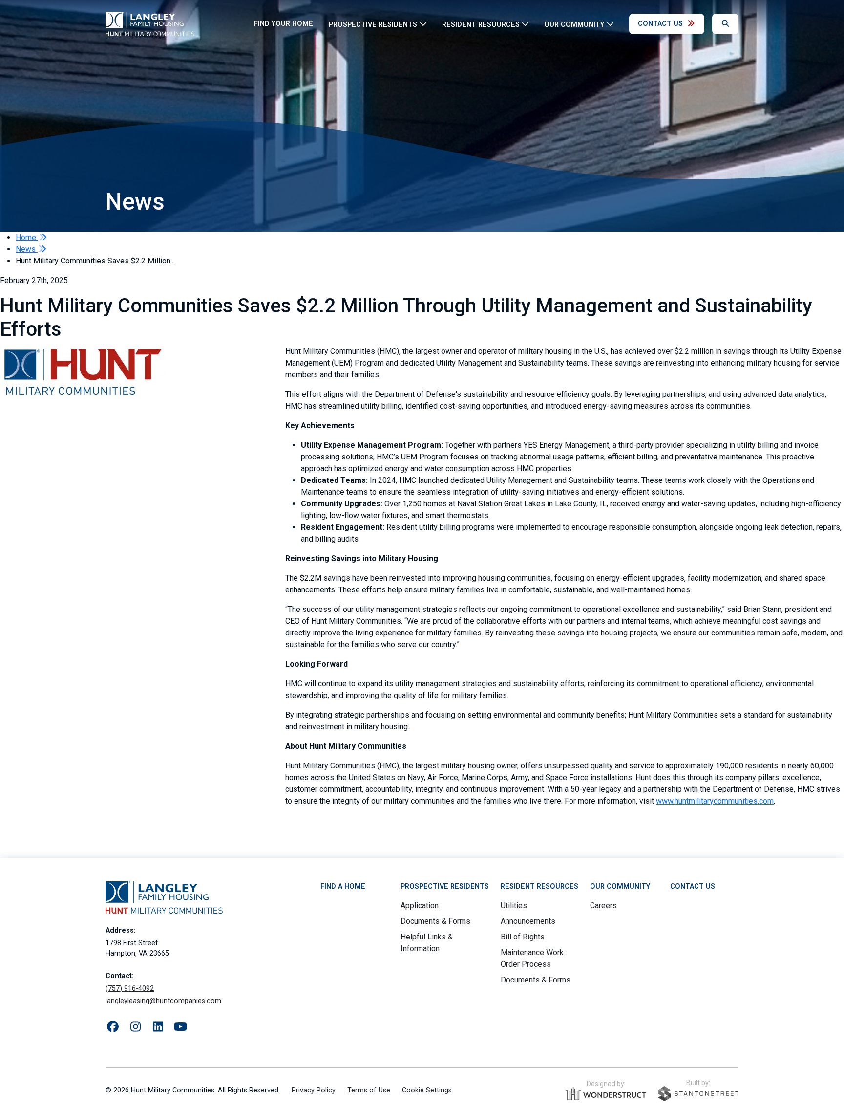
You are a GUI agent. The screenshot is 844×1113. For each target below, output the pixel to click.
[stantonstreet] (698, 1093)
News (27, 249)
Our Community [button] (574, 24)
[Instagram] (135, 1027)
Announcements (528, 921)
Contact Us (660, 24)
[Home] (150, 24)
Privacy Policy (314, 1090)
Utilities (514, 905)
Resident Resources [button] (481, 24)
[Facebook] (113, 1027)
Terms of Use (368, 1090)
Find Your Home (283, 24)
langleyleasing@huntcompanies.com (163, 1001)
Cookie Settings (427, 1090)
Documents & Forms (435, 921)
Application (420, 905)
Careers (603, 905)
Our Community (620, 886)
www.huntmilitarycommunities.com (715, 801)
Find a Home (342, 886)
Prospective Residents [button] (373, 24)
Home (27, 237)
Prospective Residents (445, 886)
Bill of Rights (523, 936)
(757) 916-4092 (130, 988)
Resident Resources (539, 886)
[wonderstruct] (606, 1094)
